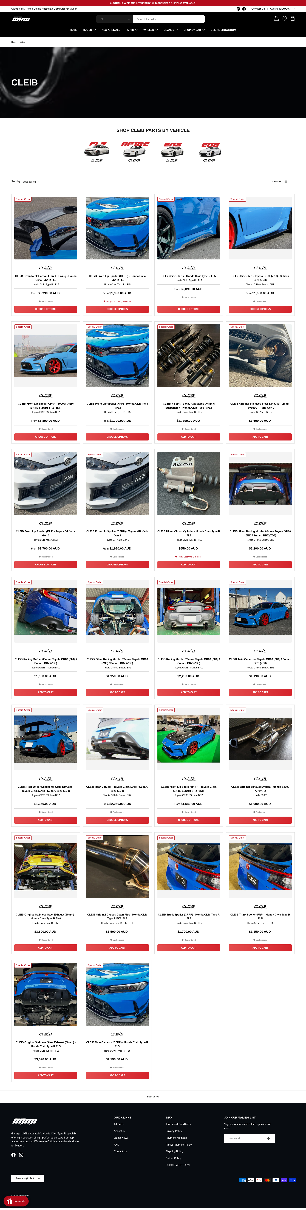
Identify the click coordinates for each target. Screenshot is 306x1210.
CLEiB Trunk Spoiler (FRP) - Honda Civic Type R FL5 (260, 916)
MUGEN (87, 29)
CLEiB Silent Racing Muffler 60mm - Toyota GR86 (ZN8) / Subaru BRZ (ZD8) (260, 533)
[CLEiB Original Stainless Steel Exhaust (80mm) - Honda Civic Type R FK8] (45, 866)
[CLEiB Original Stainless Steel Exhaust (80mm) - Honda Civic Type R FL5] (45, 994)
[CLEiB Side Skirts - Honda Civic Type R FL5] (188, 228)
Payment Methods (176, 1137)
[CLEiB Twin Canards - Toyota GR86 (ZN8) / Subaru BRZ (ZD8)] (260, 611)
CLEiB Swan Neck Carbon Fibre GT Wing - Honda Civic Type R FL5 (45, 278)
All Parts (119, 1124)
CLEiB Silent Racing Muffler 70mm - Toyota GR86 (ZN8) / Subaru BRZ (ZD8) (117, 661)
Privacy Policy (174, 1130)
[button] (292, 18)
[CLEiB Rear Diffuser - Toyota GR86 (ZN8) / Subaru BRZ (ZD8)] (117, 739)
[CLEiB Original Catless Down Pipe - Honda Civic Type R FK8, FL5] (117, 866)
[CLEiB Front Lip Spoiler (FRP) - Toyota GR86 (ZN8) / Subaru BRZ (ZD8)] (188, 739)
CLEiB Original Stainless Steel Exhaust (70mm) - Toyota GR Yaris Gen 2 (260, 405)
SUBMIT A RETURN (178, 1164)
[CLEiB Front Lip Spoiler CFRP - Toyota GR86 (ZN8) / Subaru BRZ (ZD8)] (45, 355)
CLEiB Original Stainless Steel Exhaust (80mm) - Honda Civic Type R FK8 (46, 916)
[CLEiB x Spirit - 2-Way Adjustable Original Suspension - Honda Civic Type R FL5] (188, 355)
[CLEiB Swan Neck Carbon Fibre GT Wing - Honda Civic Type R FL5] (45, 228)
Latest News (121, 1137)
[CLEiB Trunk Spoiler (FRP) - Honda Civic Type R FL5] (260, 866)
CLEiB (22, 42)
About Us (119, 1130)
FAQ (116, 1144)
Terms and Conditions (178, 1124)
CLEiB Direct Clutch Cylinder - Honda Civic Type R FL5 (188, 533)
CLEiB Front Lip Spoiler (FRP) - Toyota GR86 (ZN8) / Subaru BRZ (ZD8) (189, 788)
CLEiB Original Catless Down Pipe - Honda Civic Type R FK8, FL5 (117, 916)
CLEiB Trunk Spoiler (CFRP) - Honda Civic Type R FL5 (189, 916)
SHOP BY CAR (192, 29)
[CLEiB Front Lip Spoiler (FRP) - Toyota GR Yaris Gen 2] (45, 483)
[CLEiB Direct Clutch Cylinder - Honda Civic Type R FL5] (188, 483)
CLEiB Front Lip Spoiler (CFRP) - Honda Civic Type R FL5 (117, 278)
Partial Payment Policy (179, 1144)
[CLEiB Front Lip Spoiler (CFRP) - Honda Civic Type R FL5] (117, 228)
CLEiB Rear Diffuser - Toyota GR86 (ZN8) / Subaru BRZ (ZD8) (117, 788)
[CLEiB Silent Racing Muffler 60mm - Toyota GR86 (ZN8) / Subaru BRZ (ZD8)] (260, 483)
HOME (73, 29)
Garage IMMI (23, 1195)
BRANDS (169, 29)
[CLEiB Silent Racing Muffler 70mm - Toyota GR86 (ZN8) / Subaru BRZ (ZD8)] (117, 611)
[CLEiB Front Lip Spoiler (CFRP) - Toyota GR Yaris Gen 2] (117, 483)
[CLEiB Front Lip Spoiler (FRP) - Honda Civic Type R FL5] (117, 355)
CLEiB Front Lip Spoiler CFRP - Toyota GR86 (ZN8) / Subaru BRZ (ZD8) (46, 405)
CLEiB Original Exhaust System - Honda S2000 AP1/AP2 (260, 788)
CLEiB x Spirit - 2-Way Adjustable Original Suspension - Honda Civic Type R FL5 (189, 405)
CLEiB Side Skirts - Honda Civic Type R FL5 (189, 276)
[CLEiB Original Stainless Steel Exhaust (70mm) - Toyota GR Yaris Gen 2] (260, 355)
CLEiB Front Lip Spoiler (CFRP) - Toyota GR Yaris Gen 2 (117, 533)
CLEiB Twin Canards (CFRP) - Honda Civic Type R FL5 (117, 1044)
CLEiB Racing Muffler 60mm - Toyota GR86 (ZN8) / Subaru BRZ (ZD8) (46, 661)
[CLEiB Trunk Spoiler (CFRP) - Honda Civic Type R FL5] (188, 866)
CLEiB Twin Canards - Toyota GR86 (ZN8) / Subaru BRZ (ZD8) (260, 661)
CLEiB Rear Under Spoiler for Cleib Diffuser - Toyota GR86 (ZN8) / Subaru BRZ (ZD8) (46, 788)
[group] (97, 149)
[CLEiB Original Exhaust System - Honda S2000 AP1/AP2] (260, 739)
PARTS (130, 29)
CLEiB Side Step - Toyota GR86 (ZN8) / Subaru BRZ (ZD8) (260, 278)
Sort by (15, 181)
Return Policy (173, 1158)
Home (13, 42)
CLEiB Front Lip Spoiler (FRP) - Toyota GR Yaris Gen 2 (46, 533)
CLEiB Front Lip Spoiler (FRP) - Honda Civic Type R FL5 (117, 405)
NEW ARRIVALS (111, 29)
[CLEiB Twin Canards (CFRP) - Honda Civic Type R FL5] (117, 994)
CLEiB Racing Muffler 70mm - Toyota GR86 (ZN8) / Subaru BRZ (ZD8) (189, 661)
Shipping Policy (174, 1151)
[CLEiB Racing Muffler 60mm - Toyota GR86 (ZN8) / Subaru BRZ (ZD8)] (45, 611)
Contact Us (258, 8)
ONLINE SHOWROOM (223, 29)
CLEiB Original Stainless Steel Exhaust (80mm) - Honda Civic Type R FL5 (46, 1044)
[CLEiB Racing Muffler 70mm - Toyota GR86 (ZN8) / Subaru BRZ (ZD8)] (188, 611)
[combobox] (150, 19)
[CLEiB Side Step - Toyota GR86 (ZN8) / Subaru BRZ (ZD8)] (260, 228)
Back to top (153, 1096)
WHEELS (148, 29)
